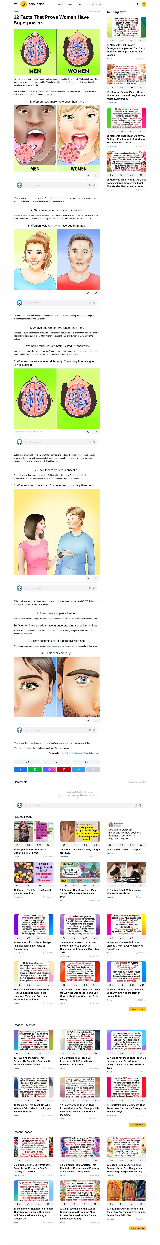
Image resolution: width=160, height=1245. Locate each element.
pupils (33, 743)
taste (41, 198)
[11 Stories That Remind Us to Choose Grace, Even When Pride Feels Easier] (126, 925)
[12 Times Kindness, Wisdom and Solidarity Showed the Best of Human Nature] (126, 972)
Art (61, 900)
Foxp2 (18, 604)
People (16, 11)
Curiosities (64, 857)
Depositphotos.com (75, 753)
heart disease (40, 215)
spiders (57, 475)
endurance (73, 354)
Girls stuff (110, 1219)
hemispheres (80, 455)
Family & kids (112, 102)
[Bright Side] (32, 4)
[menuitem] (61, 4)
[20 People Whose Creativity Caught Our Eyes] (80, 832)
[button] (27, 762)
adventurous (52, 646)
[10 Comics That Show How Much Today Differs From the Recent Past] (80, 873)
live (59, 333)
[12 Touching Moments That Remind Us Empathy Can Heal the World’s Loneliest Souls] (34, 1040)
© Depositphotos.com (21, 432)
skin (69, 316)
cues (49, 631)
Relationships (112, 853)
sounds (44, 618)
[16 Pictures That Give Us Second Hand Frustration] (34, 873)
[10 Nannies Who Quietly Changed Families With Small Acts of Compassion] (34, 925)
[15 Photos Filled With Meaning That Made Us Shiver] (126, 873)
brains (21, 455)
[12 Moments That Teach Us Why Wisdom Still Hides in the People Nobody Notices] (34, 1088)
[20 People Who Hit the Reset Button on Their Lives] (34, 832)
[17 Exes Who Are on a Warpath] (126, 832)
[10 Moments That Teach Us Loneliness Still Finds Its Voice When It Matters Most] (80, 1040)
